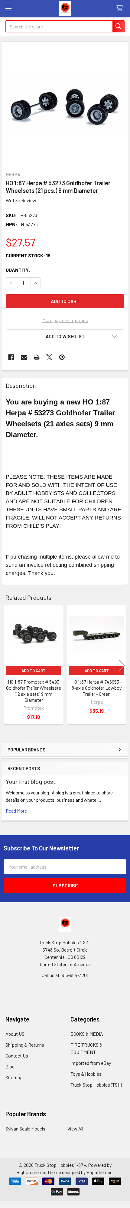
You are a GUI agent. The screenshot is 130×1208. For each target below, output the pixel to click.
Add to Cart (33, 670)
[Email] (23, 357)
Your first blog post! (31, 781)
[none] (65, 104)
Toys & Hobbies (86, 1074)
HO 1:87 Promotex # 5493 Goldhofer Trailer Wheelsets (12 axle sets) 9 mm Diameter (33, 691)
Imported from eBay (90, 1063)
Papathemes (99, 1172)
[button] (65, 336)
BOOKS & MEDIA (86, 1034)
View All (75, 1128)
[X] (49, 357)
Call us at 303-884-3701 (65, 975)
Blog (10, 1066)
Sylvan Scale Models (25, 1128)
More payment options (65, 320)
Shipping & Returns (24, 1045)
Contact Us (16, 1055)
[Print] (36, 357)
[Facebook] (11, 357)
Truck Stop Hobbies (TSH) (96, 1085)
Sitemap (14, 1077)
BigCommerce (30, 1172)
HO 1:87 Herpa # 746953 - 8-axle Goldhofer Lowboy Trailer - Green (96, 688)
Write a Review (21, 200)
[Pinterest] (62, 357)
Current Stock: (28, 255)
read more (16, 811)
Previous (8, 665)
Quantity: (18, 270)
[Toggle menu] (8, 8)
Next (122, 665)
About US (14, 1034)
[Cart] (121, 8)
